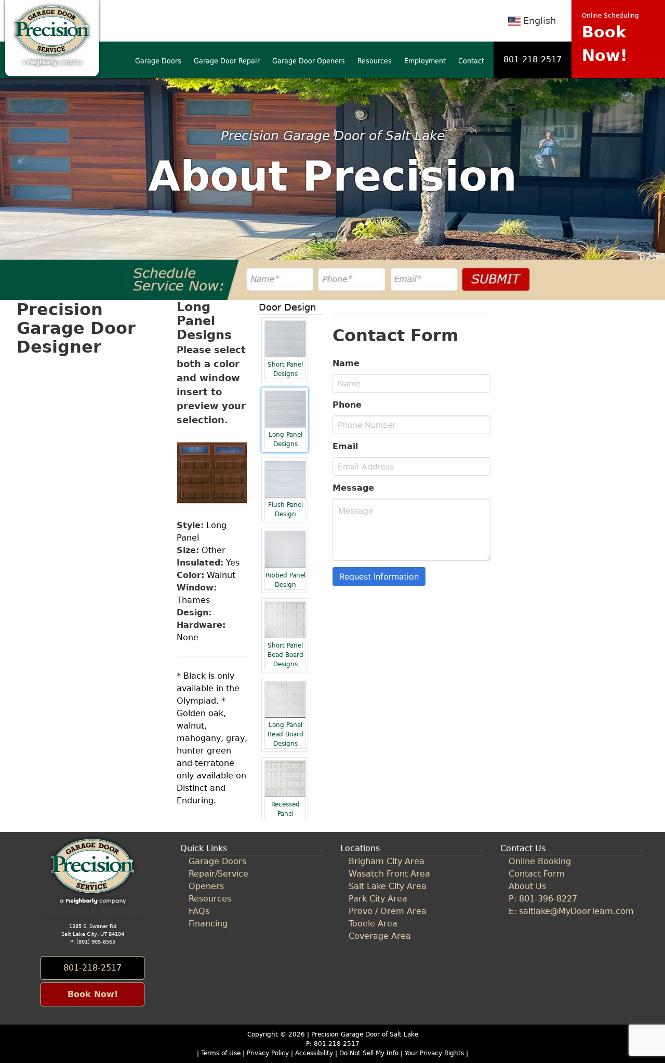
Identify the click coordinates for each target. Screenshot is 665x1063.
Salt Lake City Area (388, 886)
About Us (527, 886)
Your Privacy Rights (434, 1053)
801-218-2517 (532, 59)
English (539, 20)
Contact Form (537, 874)
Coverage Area (380, 936)
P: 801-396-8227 (543, 899)
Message (353, 488)
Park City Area (378, 899)
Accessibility (314, 1053)
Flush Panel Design (285, 509)
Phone (347, 405)
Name (346, 363)
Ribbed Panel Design (285, 580)
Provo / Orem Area (388, 911)
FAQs (199, 911)
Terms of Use (221, 1053)
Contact (471, 61)
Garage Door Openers (308, 61)
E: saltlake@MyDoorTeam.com (571, 911)
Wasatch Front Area (389, 874)
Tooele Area (373, 924)
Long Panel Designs (285, 439)
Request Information (379, 576)
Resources (374, 61)
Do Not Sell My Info (370, 1053)
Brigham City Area (386, 861)
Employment (425, 61)
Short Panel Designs (285, 369)
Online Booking (540, 861)
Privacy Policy (268, 1053)
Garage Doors (158, 61)
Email (345, 446)
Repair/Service (218, 874)
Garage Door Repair (227, 61)
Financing (208, 924)
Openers (206, 886)
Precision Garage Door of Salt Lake (364, 1034)
